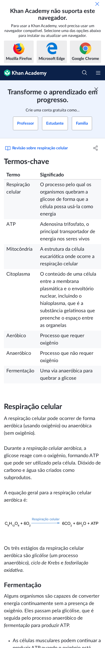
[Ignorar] (97, 4)
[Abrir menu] (98, 73)
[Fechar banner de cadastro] (96, 89)
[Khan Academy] (23, 73)
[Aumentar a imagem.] (52, 524)
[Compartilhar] (96, 148)
